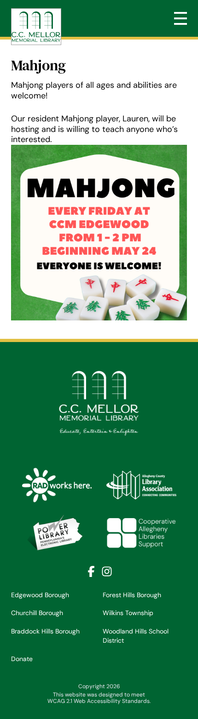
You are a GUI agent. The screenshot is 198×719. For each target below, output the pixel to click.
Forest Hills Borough (132, 595)
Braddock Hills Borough (45, 631)
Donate (22, 659)
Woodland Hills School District (136, 636)
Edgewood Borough (40, 595)
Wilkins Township (128, 613)
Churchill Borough (37, 613)
